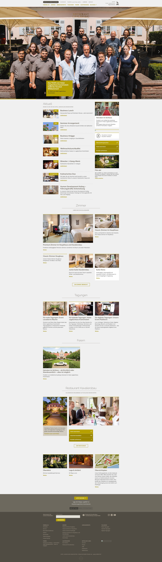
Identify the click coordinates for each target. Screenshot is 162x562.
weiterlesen (63, 115)
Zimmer (53, 4)
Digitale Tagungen (105, 530)
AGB (83, 546)
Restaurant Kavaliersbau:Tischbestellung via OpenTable (92, 515)
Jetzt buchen (80, 498)
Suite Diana (100, 270)
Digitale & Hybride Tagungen (51, 2)
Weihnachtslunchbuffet (70, 149)
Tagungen (70, 4)
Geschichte (45, 534)
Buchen (92, 4)
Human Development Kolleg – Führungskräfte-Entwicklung (73, 187)
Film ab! (98, 170)
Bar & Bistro (65, 542)
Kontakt (91, 2)
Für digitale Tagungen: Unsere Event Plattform (107, 318)
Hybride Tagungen (105, 528)
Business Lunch (67, 110)
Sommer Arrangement (69, 123)
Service (45, 528)
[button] (159, 51)
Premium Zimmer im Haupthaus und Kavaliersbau (62, 245)
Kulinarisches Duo (68, 174)
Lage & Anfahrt (75, 470)
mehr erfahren (52, 93)
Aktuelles (45, 526)
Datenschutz (85, 550)
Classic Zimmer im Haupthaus (106, 230)
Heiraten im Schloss (104, 118)
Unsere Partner (46, 538)
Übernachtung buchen (102, 142)
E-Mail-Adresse (59, 514)
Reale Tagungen (105, 526)
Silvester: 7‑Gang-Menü (70, 161)
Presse (83, 544)
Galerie (44, 532)
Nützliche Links (86, 541)
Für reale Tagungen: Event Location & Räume (53, 318)
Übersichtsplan (101, 470)
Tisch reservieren (101, 146)
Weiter (45, 250)
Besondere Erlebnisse (48, 530)
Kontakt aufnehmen (101, 150)
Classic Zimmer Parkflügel (69, 530)
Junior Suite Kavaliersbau (79, 270)
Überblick (46, 4)
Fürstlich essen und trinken (51, 433)
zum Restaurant (81, 445)
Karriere (85, 2)
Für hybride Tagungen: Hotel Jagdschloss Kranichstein (80, 318)
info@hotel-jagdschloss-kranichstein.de (81, 504)
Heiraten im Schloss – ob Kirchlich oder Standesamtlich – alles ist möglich (58, 371)
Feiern (77, 4)
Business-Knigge (67, 136)
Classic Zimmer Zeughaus (53, 256)
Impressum (84, 548)
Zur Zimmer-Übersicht (81, 284)
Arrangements (61, 4)
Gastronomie (84, 4)
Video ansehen (99, 178)
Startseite (63, 2)
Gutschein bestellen (75, 435)
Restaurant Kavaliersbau (68, 544)
